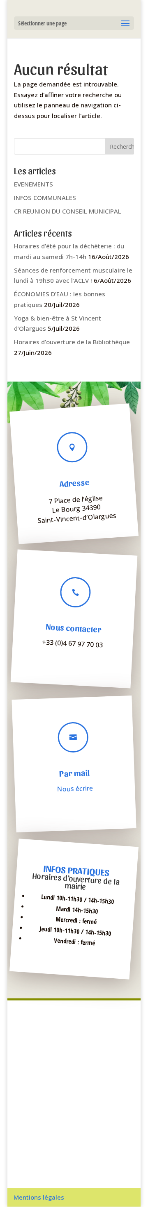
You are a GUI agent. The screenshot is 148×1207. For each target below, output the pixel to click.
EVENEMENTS (33, 184)
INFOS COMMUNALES (45, 197)
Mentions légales (39, 1197)
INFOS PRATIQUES (76, 870)
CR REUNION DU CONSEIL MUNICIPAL (67, 211)
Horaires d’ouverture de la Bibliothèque (72, 342)
